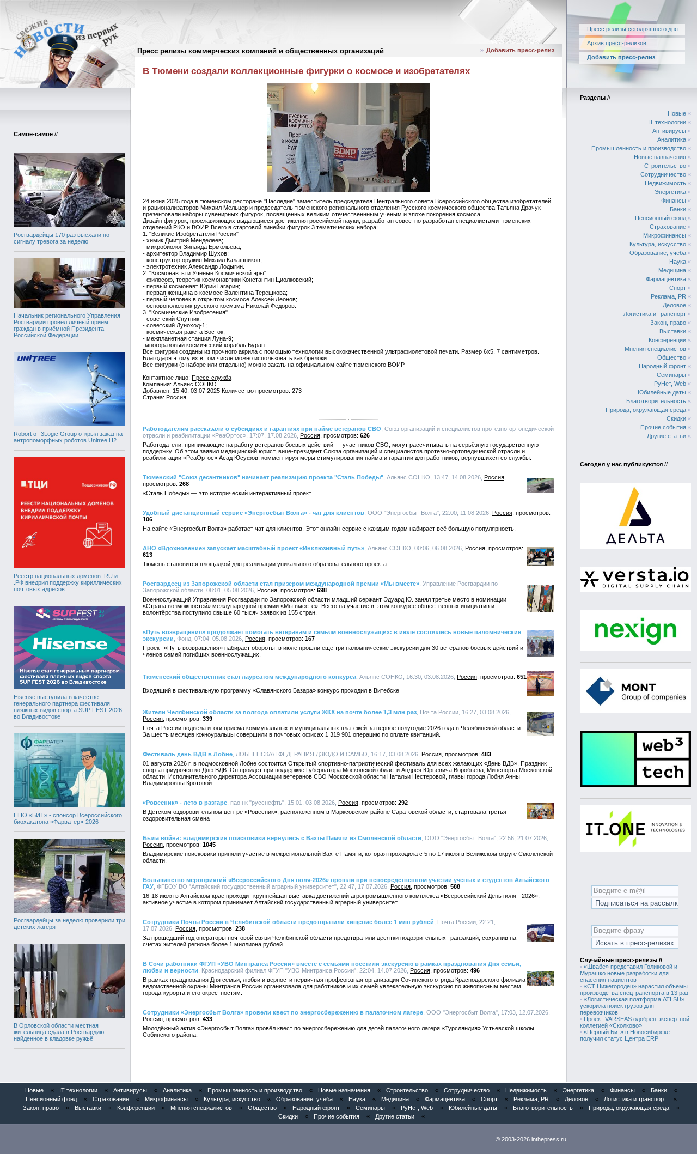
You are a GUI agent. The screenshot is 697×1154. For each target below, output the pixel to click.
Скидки (676, 418)
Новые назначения (660, 157)
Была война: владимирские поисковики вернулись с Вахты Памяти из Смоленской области (282, 838)
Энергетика (670, 192)
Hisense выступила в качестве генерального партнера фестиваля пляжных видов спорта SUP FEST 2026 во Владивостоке (68, 707)
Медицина (672, 270)
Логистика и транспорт (654, 314)
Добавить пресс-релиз (520, 50)
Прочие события (663, 427)
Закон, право (668, 322)
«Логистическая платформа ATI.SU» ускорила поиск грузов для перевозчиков (632, 1006)
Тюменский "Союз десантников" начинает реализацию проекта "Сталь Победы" (263, 477)
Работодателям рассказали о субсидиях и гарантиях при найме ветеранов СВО (262, 429)
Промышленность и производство (638, 148)
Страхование (668, 226)
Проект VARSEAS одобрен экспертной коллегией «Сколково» (634, 1022)
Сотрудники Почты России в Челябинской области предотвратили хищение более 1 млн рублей (288, 922)
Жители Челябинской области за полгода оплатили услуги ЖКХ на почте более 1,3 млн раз (280, 712)
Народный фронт (662, 366)
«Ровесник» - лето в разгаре (185, 802)
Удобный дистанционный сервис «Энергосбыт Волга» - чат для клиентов (253, 512)
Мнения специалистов (655, 348)
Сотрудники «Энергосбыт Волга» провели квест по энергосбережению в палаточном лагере (283, 1012)
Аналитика (671, 139)
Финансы (673, 200)
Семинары (671, 375)
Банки (678, 209)
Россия (176, 397)
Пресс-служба (211, 377)
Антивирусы (669, 130)
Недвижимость (665, 183)
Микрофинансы (664, 235)
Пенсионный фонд (660, 218)
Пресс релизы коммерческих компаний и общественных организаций (260, 51)
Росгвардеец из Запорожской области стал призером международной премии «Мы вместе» (281, 583)
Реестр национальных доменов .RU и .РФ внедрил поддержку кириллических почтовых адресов (68, 582)
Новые (677, 113)
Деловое (674, 305)
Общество (671, 357)
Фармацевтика (666, 279)
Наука (677, 261)
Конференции (667, 340)
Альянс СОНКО (195, 384)
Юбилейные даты (662, 392)
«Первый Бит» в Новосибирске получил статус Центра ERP (625, 1035)
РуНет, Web (670, 383)
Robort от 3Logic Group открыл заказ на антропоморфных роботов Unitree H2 (68, 437)
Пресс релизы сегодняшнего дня (632, 29)
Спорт (677, 287)
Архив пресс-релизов (616, 43)
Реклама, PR (668, 296)
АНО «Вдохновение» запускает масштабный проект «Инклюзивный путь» (253, 548)
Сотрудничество (663, 174)
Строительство (665, 165)
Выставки (672, 331)
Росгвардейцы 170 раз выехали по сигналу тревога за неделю (61, 238)
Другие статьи (666, 436)
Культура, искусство (657, 244)
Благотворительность (656, 401)
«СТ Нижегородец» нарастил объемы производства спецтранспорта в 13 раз (634, 989)
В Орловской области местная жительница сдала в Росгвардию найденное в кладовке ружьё (59, 1032)
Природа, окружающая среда (646, 409)
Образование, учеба (657, 253)
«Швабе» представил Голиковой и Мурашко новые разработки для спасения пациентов (628, 973)
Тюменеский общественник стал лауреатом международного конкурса (249, 676)
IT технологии (667, 122)
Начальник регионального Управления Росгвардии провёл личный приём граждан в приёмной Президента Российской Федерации (67, 325)
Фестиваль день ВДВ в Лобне (188, 754)
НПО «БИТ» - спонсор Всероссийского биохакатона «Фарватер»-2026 (68, 818)
